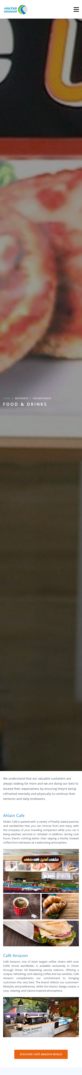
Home (6, 398)
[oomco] (15, 9)
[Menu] (76, 9)
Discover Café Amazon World (41, 1054)
